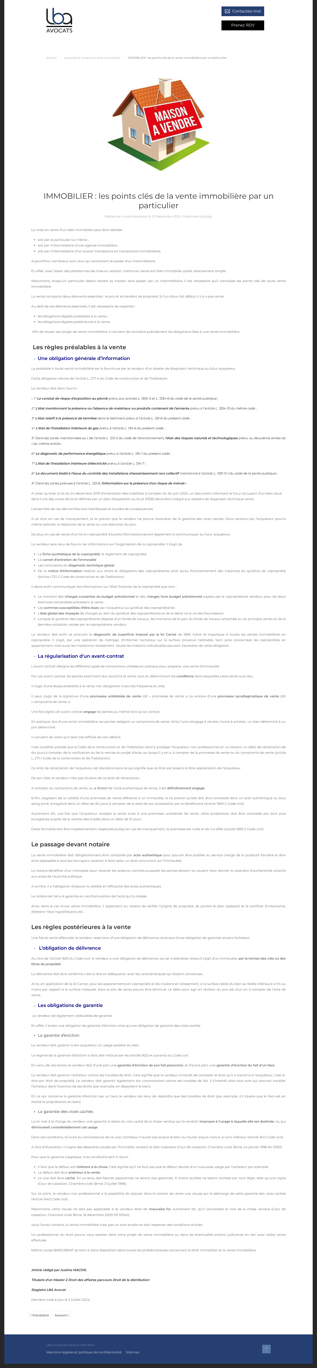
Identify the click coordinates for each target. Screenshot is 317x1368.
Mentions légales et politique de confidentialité (83, 1352)
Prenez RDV (243, 25)
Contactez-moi (246, 11)
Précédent (40, 1315)
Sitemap (132, 1352)
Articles (206, 216)
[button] (266, 1349)
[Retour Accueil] (59, 20)
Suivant (61, 1315)
